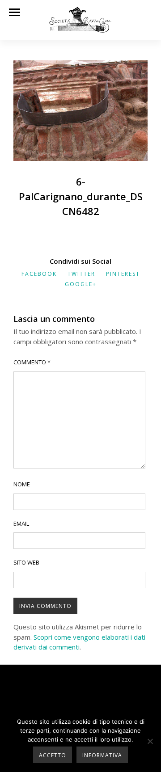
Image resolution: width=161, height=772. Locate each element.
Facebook (39, 274)
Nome (21, 484)
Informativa (102, 755)
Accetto (52, 755)
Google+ (81, 284)
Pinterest (123, 274)
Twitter (81, 274)
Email (21, 523)
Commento (32, 362)
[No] (149, 741)
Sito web (26, 562)
